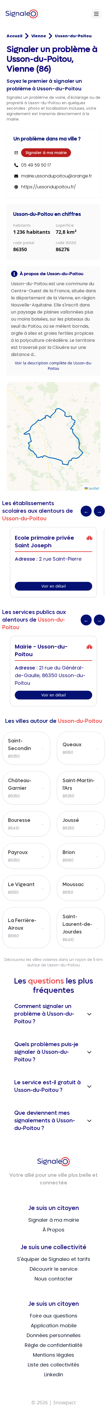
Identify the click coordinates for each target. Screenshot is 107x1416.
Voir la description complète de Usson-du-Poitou (53, 365)
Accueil (14, 36)
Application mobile (54, 1325)
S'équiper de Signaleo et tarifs (53, 1259)
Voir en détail (53, 586)
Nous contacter (54, 1278)
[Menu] (96, 14)
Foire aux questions (53, 1315)
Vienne (38, 36)
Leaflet (93, 488)
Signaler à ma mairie (46, 152)
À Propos (53, 1229)
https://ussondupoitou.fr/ (48, 187)
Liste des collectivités (53, 1364)
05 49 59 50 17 (36, 165)
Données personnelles (54, 1335)
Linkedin (53, 1374)
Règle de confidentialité (53, 1345)
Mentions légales (53, 1355)
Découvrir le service (53, 1269)
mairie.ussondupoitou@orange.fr (56, 176)
